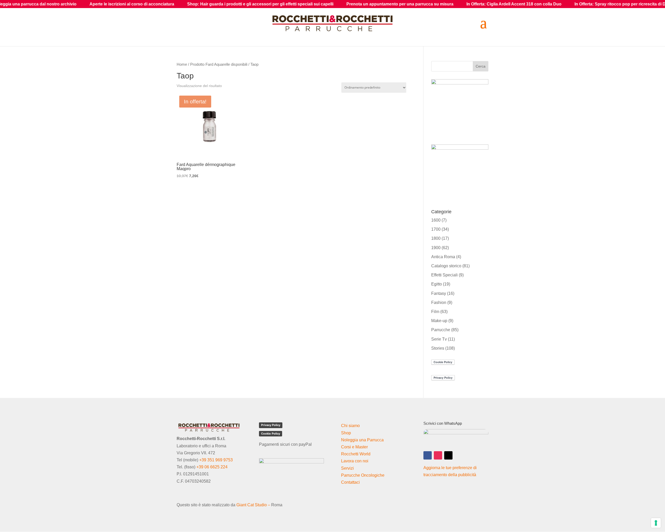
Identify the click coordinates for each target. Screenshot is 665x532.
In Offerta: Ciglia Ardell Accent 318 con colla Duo (481, 4)
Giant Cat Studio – (253, 505)
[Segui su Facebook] (427, 455)
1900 (436, 247)
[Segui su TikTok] (448, 455)
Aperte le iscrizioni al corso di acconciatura (99, 4)
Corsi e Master (354, 447)
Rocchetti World (355, 454)
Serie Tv (439, 339)
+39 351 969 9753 (216, 460)
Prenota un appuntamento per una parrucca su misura (367, 4)
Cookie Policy (270, 433)
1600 (436, 220)
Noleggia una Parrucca (362, 440)
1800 (436, 238)
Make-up (439, 320)
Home (182, 64)
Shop (346, 433)
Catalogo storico (446, 266)
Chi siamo (350, 425)
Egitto (436, 284)
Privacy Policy (270, 425)
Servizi (347, 468)
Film (435, 311)
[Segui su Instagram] (438, 455)
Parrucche (440, 330)
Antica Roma (443, 257)
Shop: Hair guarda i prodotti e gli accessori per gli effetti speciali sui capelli (228, 4)
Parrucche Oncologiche (362, 475)
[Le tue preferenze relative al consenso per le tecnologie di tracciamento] (656, 523)
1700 (436, 229)
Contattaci (350, 482)
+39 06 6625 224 (212, 467)
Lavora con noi (354, 461)
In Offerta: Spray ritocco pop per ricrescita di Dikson (593, 4)
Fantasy (438, 293)
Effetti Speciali (444, 275)
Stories (437, 348)
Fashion (438, 302)
